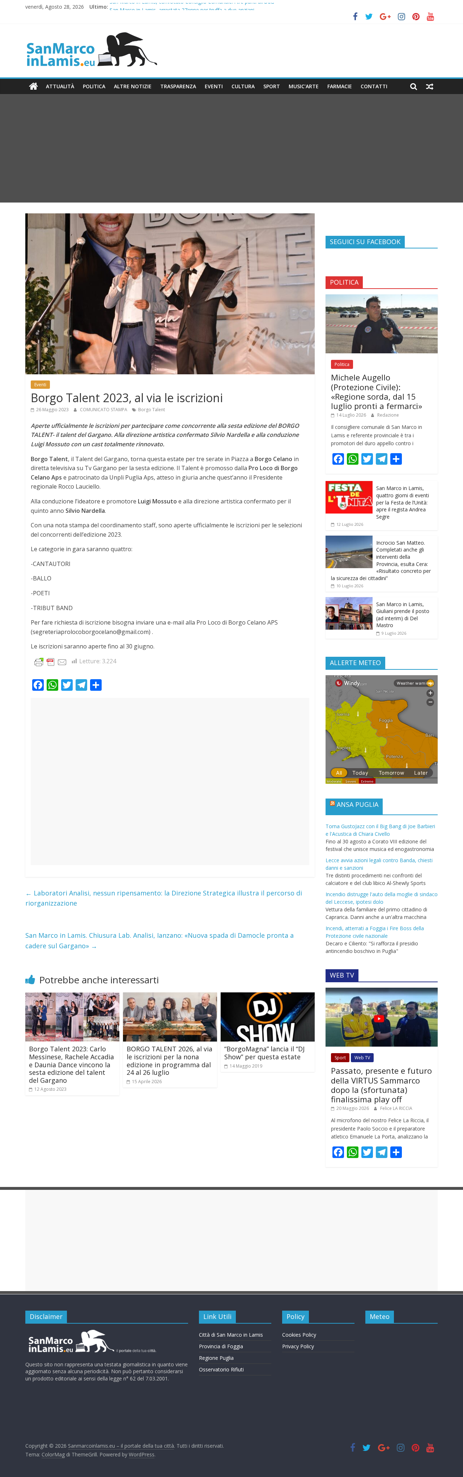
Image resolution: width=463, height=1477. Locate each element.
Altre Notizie (133, 86)
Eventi (214, 86)
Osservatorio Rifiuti (221, 1369)
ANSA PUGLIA (357, 804)
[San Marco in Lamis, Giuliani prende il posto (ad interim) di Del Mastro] (349, 600)
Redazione (388, 415)
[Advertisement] (231, 148)
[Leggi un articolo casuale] (430, 86)
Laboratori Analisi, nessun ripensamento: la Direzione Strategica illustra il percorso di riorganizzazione (163, 898)
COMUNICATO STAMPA (104, 410)
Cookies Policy (299, 1334)
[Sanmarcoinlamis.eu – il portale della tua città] (33, 86)
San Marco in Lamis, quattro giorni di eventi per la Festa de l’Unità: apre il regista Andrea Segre (402, 502)
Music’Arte (304, 86)
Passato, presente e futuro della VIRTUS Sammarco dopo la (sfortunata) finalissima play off (381, 1084)
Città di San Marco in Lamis (231, 1334)
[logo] (91, 1332)
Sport (271, 86)
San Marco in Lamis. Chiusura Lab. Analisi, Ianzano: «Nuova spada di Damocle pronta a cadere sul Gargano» (159, 940)
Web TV (362, 1058)
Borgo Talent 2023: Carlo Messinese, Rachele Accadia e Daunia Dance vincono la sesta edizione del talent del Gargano (71, 1064)
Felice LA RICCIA (396, 1108)
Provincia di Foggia (221, 1346)
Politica (94, 86)
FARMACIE (339, 86)
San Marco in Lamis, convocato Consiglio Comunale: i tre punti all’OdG (192, 6)
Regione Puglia (216, 1357)
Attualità (60, 86)
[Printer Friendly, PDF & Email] (51, 661)
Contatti (374, 86)
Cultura (243, 86)
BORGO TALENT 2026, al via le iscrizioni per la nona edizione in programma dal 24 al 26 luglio (169, 1060)
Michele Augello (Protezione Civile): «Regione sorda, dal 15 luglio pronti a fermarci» (376, 391)
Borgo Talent (151, 410)
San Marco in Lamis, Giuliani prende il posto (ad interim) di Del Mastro (402, 615)
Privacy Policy (298, 1346)
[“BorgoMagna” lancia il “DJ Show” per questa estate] (268, 997)
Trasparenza (178, 86)
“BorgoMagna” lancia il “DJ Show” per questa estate (264, 1052)
